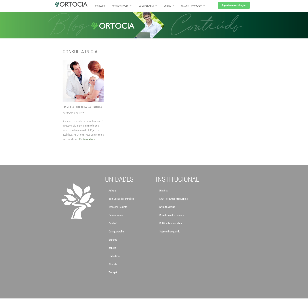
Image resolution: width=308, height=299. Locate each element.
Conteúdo (100, 6)
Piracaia (113, 264)
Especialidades (146, 6)
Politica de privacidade (170, 223)
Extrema (113, 239)
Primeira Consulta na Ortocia (82, 107)
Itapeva (112, 248)
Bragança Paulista (118, 207)
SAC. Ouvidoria (167, 207)
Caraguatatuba (116, 231)
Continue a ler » (87, 139)
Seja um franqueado (169, 231)
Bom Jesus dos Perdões (121, 198)
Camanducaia (116, 215)
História (163, 190)
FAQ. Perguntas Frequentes (173, 198)
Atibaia (112, 190)
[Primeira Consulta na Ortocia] (83, 81)
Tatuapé (113, 272)
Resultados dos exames (171, 215)
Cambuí (113, 223)
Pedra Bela (114, 256)
